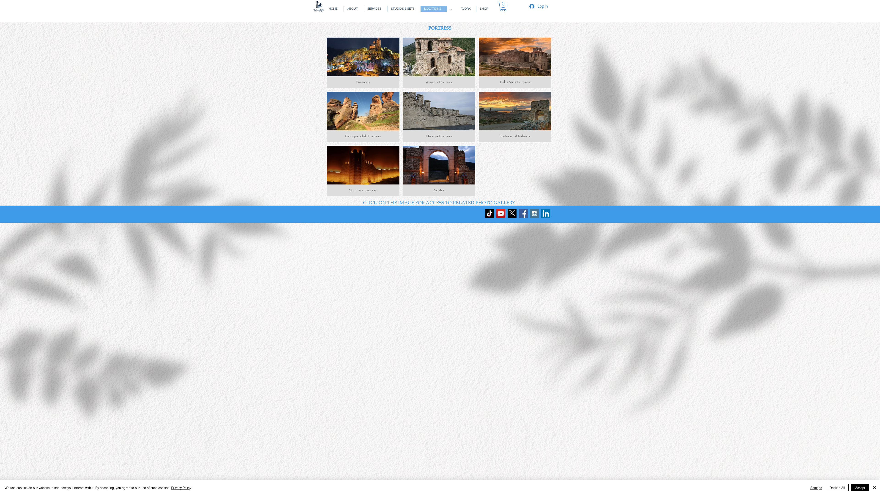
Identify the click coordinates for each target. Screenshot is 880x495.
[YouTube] (500, 213)
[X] (512, 213)
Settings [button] (816, 487)
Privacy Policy (181, 487)
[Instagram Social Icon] (534, 213)
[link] (503, 6)
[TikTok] (489, 213)
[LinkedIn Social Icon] (545, 213)
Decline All (837, 487)
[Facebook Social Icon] (523, 213)
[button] (452, 9)
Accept (860, 487)
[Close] (874, 487)
